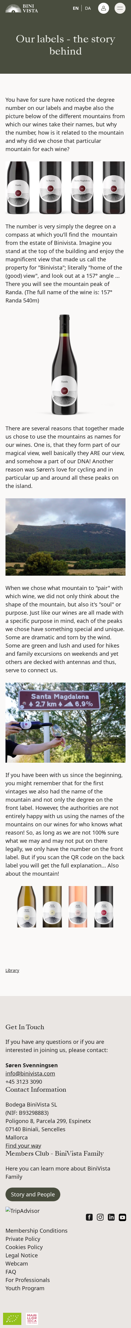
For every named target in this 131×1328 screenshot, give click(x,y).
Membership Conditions (36, 1230)
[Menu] (120, 8)
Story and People (33, 1194)
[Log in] (103, 8)
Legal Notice (21, 1255)
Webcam (16, 1263)
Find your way (23, 1145)
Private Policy (22, 1238)
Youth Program (24, 1288)
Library (12, 970)
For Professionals (27, 1280)
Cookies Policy (24, 1247)
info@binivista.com (30, 1073)
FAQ (10, 1271)
